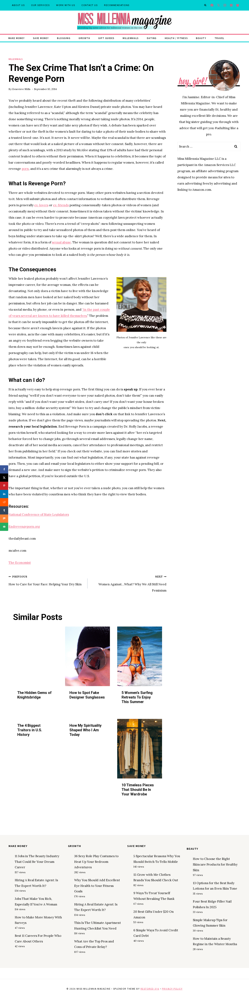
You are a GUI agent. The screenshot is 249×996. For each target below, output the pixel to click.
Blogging (63, 38)
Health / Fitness (176, 38)
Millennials (131, 38)
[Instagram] (225, 5)
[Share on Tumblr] (4, 510)
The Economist (20, 563)
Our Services (40, 5)
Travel (219, 38)
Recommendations (116, 5)
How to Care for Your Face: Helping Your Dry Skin (45, 580)
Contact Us (89, 5)
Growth (84, 38)
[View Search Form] (205, 5)
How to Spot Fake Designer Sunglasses (87, 694)
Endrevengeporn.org (24, 527)
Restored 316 (150, 989)
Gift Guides (106, 38)
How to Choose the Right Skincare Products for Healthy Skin (215, 864)
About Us (18, 5)
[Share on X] (4, 477)
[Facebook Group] (237, 5)
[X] (218, 5)
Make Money (16, 38)
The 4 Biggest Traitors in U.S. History (29, 730)
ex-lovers (41, 205)
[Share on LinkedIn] (4, 494)
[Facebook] (212, 5)
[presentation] (35, 656)
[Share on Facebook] (4, 469)
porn (25, 169)
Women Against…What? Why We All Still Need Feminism (132, 583)
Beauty (201, 38)
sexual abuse (61, 242)
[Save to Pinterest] (4, 486)
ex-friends (61, 205)
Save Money (41, 38)
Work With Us (65, 5)
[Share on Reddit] (4, 502)
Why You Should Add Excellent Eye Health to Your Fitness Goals (97, 885)
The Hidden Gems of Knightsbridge (34, 694)
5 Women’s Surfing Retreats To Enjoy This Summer (137, 697)
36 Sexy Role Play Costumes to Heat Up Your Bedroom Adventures (96, 861)
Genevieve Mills (21, 89)
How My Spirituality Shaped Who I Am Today (85, 730)
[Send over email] (4, 527)
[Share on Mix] (4, 518)
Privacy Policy (172, 989)
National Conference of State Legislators (39, 514)
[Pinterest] (231, 5)
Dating (152, 38)
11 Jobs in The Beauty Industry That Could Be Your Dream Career (37, 861)
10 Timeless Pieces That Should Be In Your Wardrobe (138, 789)
